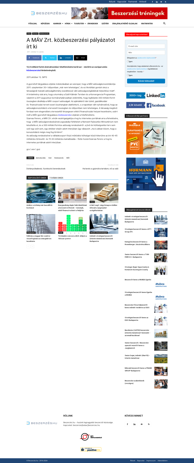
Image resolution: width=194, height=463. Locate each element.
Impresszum (151, 460)
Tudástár (79, 23)
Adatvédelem (162, 460)
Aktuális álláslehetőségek (98, 233)
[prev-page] (28, 246)
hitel (49, 158)
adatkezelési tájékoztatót (146, 58)
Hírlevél (142, 1)
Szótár (105, 23)
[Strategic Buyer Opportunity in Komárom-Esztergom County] (160, 270)
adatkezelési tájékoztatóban (137, 69)
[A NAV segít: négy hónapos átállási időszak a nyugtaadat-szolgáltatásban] (104, 193)
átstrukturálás (41, 158)
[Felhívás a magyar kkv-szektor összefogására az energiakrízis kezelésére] (41, 224)
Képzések (45, 23)
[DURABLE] (146, 137)
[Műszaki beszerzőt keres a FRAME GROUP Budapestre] (160, 371)
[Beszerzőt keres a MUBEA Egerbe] (160, 282)
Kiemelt (35, 33)
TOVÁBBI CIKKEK (56, 178)
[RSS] (165, 2)
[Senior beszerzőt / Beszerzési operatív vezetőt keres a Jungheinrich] (160, 346)
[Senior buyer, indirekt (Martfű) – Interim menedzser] (160, 358)
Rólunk (112, 1)
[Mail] (161, 2)
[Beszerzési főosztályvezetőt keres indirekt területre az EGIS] (160, 308)
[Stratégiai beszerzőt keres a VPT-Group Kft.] (160, 232)
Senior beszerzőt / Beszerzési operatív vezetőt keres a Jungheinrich (136, 345)
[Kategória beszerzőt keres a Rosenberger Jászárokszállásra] (160, 245)
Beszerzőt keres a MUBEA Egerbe (138, 280)
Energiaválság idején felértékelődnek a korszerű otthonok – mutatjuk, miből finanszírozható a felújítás (72, 207)
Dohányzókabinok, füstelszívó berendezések (46, 168)
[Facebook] (152, 2)
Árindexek (92, 23)
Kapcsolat (121, 1)
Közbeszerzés (44, 33)
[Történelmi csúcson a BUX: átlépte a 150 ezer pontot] (72, 224)
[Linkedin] (157, 2)
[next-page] (32, 246)
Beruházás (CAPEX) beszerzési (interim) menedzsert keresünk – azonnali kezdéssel (137, 332)
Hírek (67, 23)
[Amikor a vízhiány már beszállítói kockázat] (41, 193)
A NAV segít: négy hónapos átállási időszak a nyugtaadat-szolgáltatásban (103, 207)
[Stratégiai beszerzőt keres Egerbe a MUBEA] (160, 295)
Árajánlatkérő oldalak (124, 23)
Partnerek (132, 1)
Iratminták (147, 23)
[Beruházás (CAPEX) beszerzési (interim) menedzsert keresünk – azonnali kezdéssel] (160, 333)
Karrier (57, 23)
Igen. (131, 61)
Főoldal (32, 23)
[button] (164, 23)
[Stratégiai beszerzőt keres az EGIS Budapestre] (160, 320)
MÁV (68, 158)
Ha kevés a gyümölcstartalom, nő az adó (100, 168)
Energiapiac (31, 233)
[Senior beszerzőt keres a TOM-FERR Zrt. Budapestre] (160, 257)
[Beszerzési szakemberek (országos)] (160, 384)
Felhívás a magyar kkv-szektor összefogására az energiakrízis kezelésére (39, 238)
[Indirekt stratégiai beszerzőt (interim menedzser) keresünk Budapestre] (104, 224)
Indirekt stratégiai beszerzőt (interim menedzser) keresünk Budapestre (101, 238)
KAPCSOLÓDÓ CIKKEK (37, 178)
